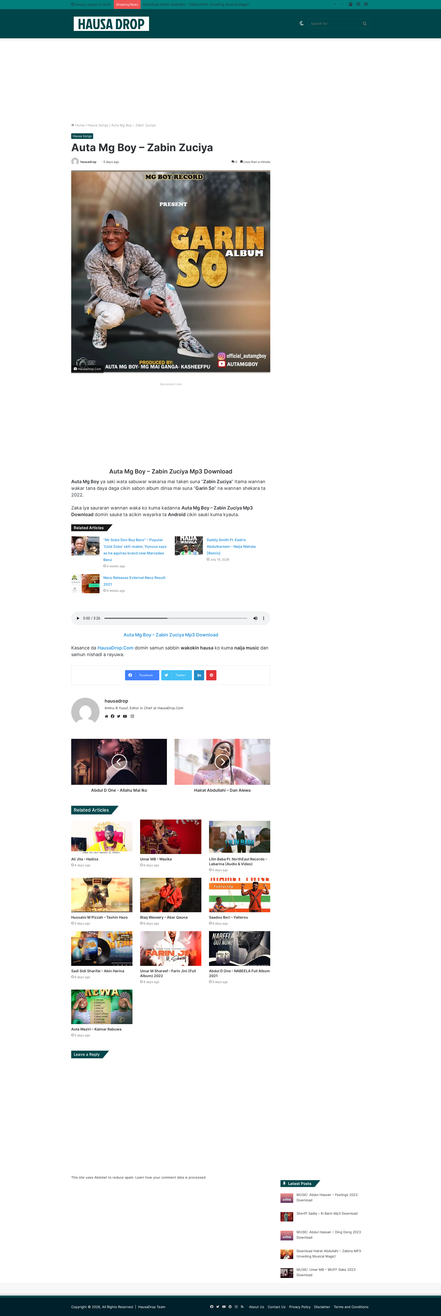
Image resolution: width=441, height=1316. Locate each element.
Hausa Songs (98, 125)
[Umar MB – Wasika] (170, 837)
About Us (256, 1307)
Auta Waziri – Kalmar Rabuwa (96, 1029)
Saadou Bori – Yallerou (228, 917)
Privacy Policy (300, 1307)
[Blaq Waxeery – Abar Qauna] (170, 895)
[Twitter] (120, 716)
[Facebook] (114, 716)
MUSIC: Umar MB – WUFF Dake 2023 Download (181, 4)
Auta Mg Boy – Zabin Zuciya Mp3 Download (171, 634)
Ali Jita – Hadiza (84, 859)
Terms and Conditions (351, 1307)
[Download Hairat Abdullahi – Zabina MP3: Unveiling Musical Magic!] (286, 1255)
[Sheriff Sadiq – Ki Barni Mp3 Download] (286, 1217)
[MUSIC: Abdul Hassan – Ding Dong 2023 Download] (286, 1236)
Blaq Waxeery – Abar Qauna (164, 917)
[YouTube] (126, 716)
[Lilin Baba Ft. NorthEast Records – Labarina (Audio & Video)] (239, 837)
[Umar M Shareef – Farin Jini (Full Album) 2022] (170, 948)
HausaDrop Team (151, 1307)
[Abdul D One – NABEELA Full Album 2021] (239, 948)
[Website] (108, 716)
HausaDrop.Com (115, 647)
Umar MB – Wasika (156, 859)
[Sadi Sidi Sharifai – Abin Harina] (101, 948)
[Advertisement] (220, 79)
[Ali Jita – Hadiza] (101, 837)
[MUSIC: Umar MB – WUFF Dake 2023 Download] (286, 1273)
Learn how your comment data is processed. (170, 1177)
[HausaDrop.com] (111, 23)
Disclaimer (322, 1307)
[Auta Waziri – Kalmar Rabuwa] (101, 1007)
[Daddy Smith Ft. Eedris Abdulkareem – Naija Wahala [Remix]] (189, 545)
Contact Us (277, 1307)
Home (79, 125)
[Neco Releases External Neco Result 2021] (85, 583)
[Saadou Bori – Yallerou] (239, 895)
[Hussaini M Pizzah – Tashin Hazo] (101, 895)
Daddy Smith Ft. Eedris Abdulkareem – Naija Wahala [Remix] (231, 546)
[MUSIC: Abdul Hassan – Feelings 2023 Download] (286, 1199)
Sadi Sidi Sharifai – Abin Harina (97, 971)
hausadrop (88, 162)
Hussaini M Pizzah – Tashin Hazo (99, 917)
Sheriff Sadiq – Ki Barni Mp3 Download (327, 1213)
